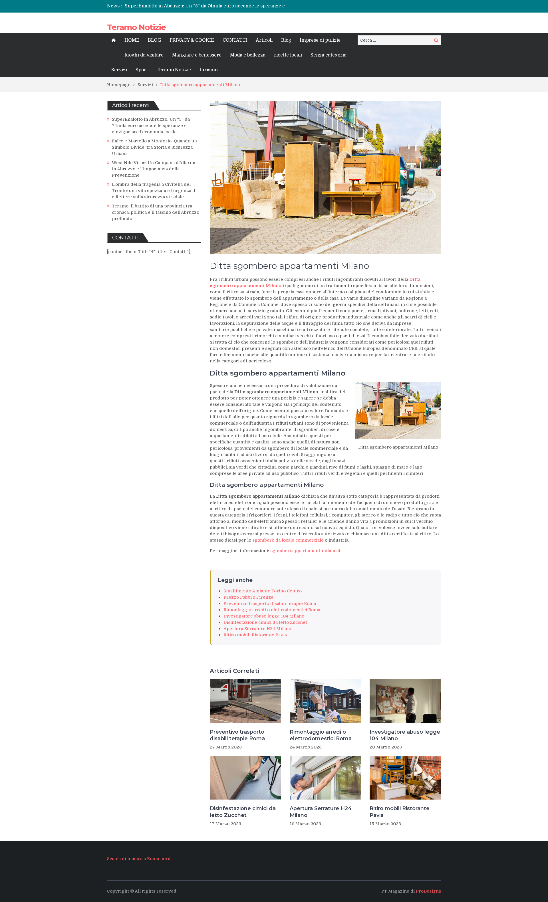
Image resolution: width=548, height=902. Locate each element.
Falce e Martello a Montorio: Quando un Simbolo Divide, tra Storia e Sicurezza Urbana (154, 147)
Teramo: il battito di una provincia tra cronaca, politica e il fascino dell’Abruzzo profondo (155, 212)
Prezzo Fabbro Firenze (248, 597)
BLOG (154, 40)
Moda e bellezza (247, 55)
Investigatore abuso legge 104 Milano (263, 616)
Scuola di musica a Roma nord (139, 858)
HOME (131, 40)
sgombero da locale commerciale (287, 540)
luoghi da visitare (144, 55)
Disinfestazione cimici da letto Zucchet (265, 622)
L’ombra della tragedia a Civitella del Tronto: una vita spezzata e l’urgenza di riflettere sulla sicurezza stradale (154, 190)
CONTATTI (235, 40)
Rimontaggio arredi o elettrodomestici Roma (271, 609)
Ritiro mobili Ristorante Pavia (255, 634)
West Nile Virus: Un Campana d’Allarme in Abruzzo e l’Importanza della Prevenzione (154, 169)
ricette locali (288, 55)
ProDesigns (428, 891)
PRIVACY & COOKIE (192, 40)
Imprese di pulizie (320, 40)
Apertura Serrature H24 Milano (257, 628)
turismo (208, 69)
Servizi (119, 69)
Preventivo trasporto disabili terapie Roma (269, 603)
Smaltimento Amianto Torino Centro (262, 591)
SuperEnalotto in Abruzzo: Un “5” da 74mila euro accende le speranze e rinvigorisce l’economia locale (151, 125)
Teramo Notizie (136, 27)
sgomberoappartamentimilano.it (305, 550)
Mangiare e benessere (196, 55)
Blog (286, 40)
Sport (142, 69)
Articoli (264, 40)
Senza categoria (328, 55)
